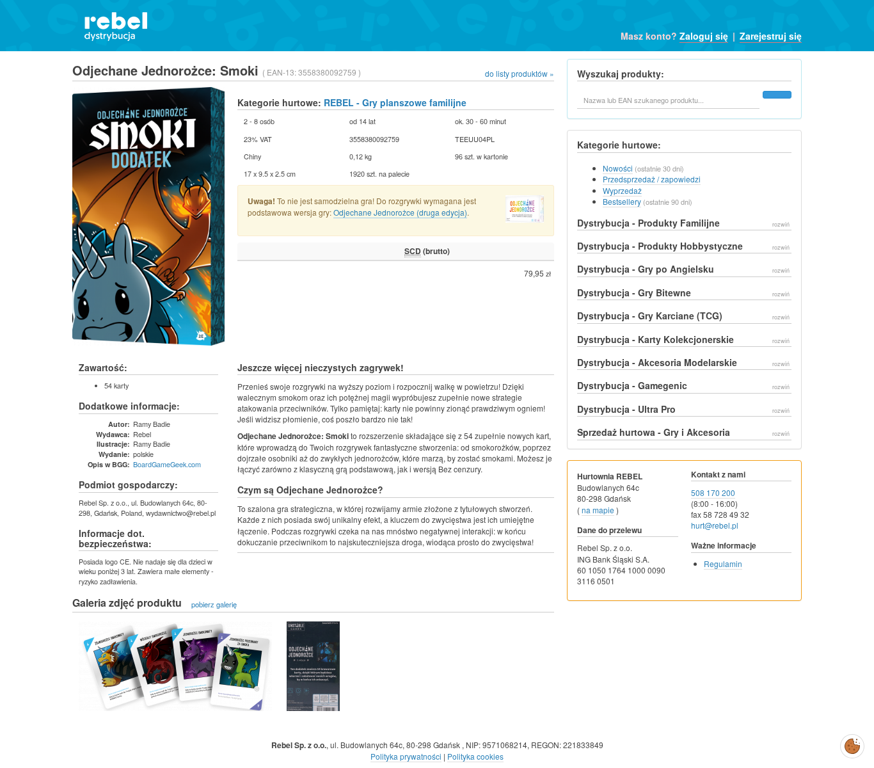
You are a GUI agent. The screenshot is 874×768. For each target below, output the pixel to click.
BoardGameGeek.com (167, 464)
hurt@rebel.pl (714, 525)
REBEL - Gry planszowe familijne (395, 102)
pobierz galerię (214, 603)
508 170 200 (713, 492)
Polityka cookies (475, 756)
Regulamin (723, 563)
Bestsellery (622, 201)
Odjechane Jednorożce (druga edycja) (400, 212)
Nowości (618, 168)
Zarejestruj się (771, 35)
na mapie (598, 509)
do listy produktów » (519, 73)
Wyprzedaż (622, 190)
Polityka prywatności (405, 756)
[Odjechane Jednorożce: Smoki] (175, 666)
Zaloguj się (703, 35)
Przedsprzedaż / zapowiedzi (652, 178)
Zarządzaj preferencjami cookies (852, 744)
